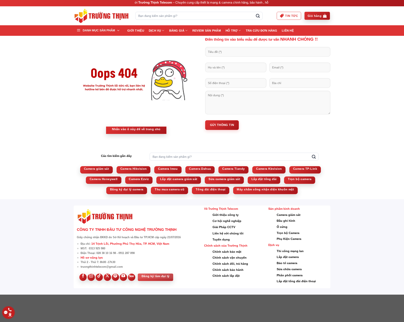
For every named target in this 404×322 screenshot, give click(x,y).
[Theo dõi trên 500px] (131, 277)
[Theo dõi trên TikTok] (99, 277)
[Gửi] (258, 16)
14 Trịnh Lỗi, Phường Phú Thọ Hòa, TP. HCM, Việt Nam (130, 243)
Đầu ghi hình (286, 220)
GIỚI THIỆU (135, 30)
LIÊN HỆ (288, 30)
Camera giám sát (288, 214)
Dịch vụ (155, 30)
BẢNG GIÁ (176, 30)
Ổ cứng (282, 226)
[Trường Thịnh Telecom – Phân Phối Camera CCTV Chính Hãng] (101, 16)
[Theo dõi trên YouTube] (123, 277)
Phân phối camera (290, 275)
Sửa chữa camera (289, 269)
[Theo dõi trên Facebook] (83, 277)
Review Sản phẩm (206, 30)
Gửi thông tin (222, 125)
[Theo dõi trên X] (107, 277)
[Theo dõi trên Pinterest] (115, 277)
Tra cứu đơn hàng (261, 30)
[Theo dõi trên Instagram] (91, 277)
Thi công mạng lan (290, 251)
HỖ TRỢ (232, 30)
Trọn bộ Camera (288, 233)
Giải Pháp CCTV (224, 227)
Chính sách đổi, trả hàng (230, 263)
